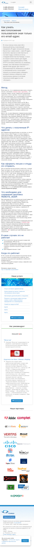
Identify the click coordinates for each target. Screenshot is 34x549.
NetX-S (6, 307)
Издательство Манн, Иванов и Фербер (17, 359)
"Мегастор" (7, 340)
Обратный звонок (23, 9)
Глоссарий (21, 7)
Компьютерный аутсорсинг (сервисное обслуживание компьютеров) (14, 292)
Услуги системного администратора (13, 288)
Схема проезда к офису (9, 534)
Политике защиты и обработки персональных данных (11, 541)
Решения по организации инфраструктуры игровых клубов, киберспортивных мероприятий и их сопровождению (15, 300)
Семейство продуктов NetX (11, 304)
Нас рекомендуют (17, 326)
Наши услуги (17, 276)
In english (13, 2)
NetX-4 (6, 312)
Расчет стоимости (18, 317)
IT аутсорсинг (6, 20)
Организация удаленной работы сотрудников (16, 295)
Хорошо (25, 540)
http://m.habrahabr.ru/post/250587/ (9, 269)
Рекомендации (18, 400)
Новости (14, 20)
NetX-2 (6, 309)
